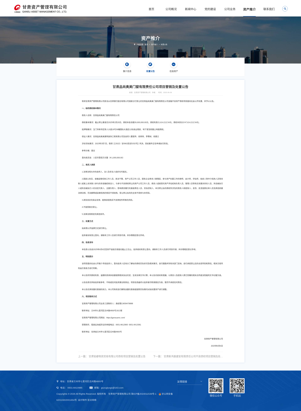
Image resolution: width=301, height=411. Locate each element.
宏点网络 (91, 400)
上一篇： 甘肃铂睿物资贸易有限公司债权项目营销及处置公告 (111, 356)
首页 (146, 44)
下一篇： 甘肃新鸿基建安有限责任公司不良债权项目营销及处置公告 (188, 356)
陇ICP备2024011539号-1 (143, 394)
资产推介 (154, 44)
